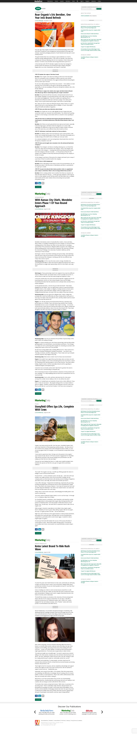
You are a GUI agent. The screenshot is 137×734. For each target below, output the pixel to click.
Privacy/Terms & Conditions (76, 720)
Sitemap (68, 720)
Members (68, 1)
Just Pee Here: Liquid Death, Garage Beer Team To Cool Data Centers (90, 44)
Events (56, 1)
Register (87, 1)
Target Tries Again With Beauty (88, 46)
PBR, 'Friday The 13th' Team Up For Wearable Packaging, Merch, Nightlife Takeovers (91, 40)
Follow (99, 1)
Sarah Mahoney (39, 209)
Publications (50, 1)
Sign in (81, 1)
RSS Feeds (63, 720)
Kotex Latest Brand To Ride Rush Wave (90, 33)
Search (77, 1)
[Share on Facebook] (36, 183)
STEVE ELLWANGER (85, 15)
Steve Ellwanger (39, 20)
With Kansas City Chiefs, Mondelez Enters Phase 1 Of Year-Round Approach (90, 27)
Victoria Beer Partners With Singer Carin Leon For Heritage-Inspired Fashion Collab (90, 49)
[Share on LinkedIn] (39, 183)
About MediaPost (44, 720)
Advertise (93, 1)
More (73, 1)
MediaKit (51, 720)
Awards (62, 1)
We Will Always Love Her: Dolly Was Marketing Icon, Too (89, 36)
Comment (38, 187)
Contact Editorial (57, 720)
